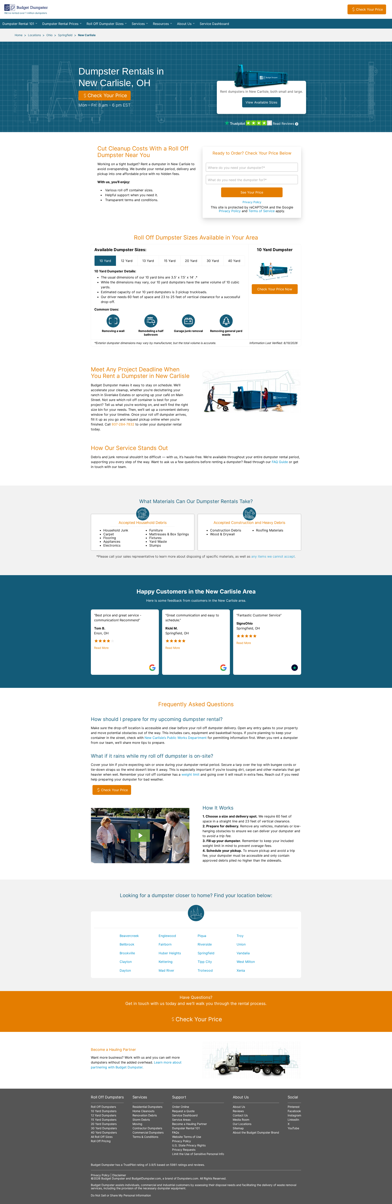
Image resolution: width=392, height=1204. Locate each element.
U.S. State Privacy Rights (189, 1145)
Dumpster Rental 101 (18, 24)
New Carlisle (87, 35)
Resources (161, 24)
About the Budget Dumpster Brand (256, 1132)
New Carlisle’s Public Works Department (176, 738)
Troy (240, 936)
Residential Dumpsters (147, 1106)
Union (241, 944)
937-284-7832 (123, 424)
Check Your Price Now (274, 289)
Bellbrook (127, 944)
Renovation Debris (145, 1115)
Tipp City (205, 962)
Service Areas (181, 1119)
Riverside (205, 944)
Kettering (166, 962)
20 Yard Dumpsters (104, 1124)
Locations (34, 35)
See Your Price (252, 192)
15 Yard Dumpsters (103, 1119)
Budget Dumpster (113, 1178)
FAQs (175, 1132)
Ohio (49, 35)
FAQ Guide (280, 462)
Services (138, 24)
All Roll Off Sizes (101, 1136)
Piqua (202, 936)
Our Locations (242, 1124)
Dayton (125, 970)
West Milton (246, 962)
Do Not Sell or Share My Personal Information (121, 1195)
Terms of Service (261, 211)
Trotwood (205, 970)
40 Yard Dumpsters (104, 1132)
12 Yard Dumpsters (103, 1115)
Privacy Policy (252, 202)
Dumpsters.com (187, 1178)
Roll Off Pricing (101, 1141)
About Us (184, 24)
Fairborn (165, 944)
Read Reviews (283, 123)
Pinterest (294, 1106)
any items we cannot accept (273, 556)
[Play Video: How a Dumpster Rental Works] (140, 835)
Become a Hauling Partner (189, 1124)
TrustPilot (129, 1164)
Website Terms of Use (186, 1136)
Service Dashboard (214, 24)
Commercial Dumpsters (148, 1132)
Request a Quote (183, 1111)
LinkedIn (293, 1119)
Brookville (127, 953)
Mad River (166, 970)
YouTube (293, 1128)
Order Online (180, 1106)
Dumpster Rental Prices (60, 24)
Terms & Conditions (145, 1136)
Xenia (241, 970)
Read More (101, 647)
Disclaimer (119, 1175)
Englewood (167, 936)
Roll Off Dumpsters (103, 1106)
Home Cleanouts (143, 1111)
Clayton (126, 962)
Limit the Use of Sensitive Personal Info (198, 1154)
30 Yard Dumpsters (104, 1128)
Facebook (294, 1111)
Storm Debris (141, 1119)
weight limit (190, 774)
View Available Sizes (261, 102)
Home (18, 35)
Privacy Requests (183, 1149)
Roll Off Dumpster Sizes (105, 24)
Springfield (65, 35)
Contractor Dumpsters (147, 1128)
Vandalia (243, 953)
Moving (137, 1124)
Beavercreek (129, 936)
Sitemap (238, 1128)
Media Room (241, 1119)
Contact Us (240, 1115)
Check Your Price (369, 9)
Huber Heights (170, 953)
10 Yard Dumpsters (103, 1111)
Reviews (238, 1111)
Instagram (294, 1115)
